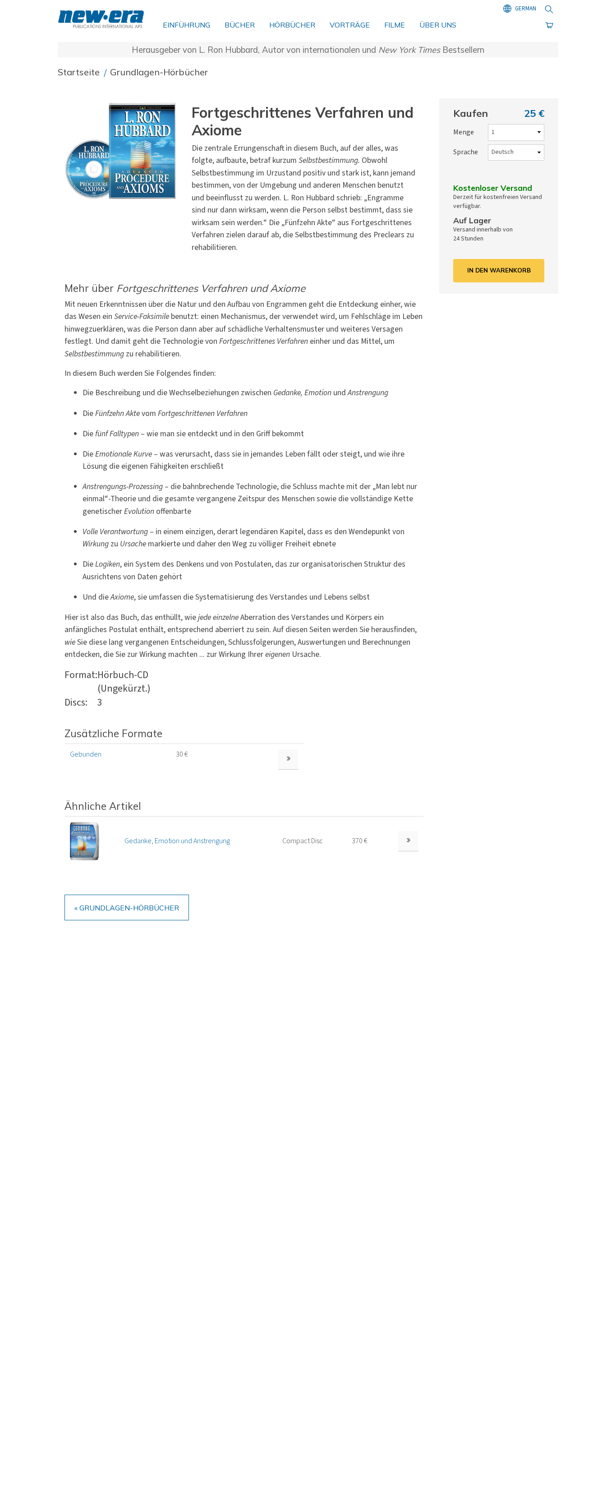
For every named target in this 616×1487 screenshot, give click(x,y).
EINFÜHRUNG (186, 24)
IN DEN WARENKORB (499, 270)
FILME (394, 24)
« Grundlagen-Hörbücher (126, 907)
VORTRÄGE (350, 24)
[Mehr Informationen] (408, 841)
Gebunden (85, 754)
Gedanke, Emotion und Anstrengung (177, 841)
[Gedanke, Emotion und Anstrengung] (84, 841)
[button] (124, 151)
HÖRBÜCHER (292, 24)
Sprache (465, 152)
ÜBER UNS (437, 24)
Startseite (80, 72)
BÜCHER (240, 24)
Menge (463, 132)
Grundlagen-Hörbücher (159, 72)
